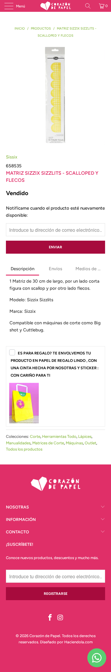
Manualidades (18, 443)
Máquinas (74, 443)
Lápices (84, 436)
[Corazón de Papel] (55, 6)
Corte (35, 436)
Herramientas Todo (59, 436)
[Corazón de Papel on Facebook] (50, 618)
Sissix (11, 157)
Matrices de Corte (48, 443)
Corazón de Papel (44, 636)
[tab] (22, 269)
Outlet (90, 443)
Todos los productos (24, 449)
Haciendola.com (78, 642)
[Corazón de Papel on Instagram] (60, 618)
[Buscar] (90, 6)
